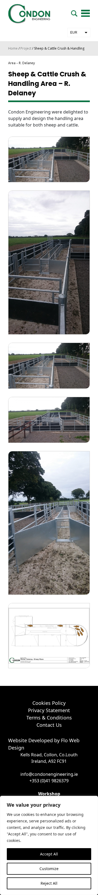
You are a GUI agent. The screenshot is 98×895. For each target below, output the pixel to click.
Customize (49, 868)
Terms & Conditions (49, 717)
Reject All (49, 883)
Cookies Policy (49, 703)
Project (25, 48)
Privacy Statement (49, 710)
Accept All (49, 854)
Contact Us (49, 725)
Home (13, 48)
